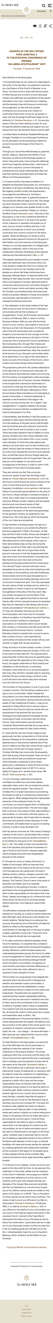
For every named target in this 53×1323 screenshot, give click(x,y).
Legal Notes (26, 1309)
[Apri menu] (49, 5)
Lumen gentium (31, 488)
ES (26, 37)
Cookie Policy (26, 1313)
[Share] (50, 26)
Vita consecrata (18, 774)
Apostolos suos (25, 213)
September (20, 16)
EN (21, 37)
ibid (19, 191)
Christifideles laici (19, 1037)
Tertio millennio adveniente (26, 478)
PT (31, 37)
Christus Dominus (23, 120)
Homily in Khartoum (25, 1203)
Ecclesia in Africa (36, 1064)
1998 (13, 16)
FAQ (26, 1306)
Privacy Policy (26, 1316)
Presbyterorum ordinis (35, 608)
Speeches (5, 16)
